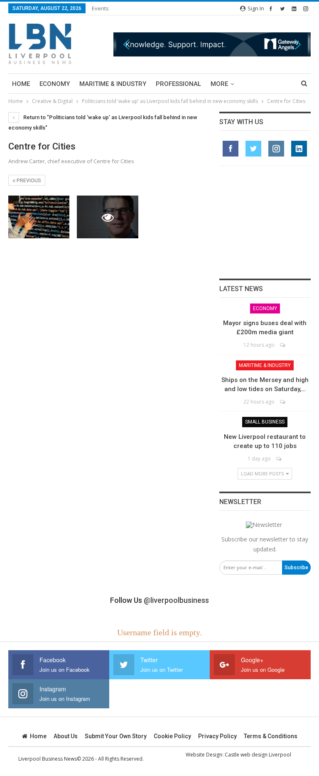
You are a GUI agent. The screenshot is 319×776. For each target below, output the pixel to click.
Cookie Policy (172, 736)
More (219, 84)
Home (21, 84)
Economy (54, 84)
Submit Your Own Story (116, 736)
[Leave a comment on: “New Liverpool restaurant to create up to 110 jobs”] (279, 458)
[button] (212, 44)
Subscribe (296, 567)
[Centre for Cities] (38, 217)
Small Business (265, 422)
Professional (178, 84)
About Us (66, 736)
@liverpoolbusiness (176, 600)
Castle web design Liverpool (258, 754)
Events (100, 8)
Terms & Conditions (270, 736)
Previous (28, 181)
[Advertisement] (265, 222)
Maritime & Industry (112, 84)
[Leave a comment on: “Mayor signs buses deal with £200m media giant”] (283, 344)
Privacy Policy (217, 736)
